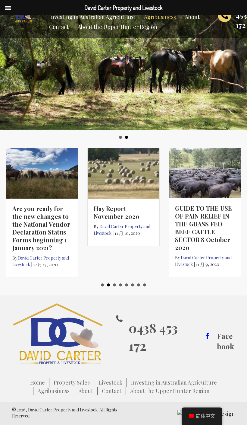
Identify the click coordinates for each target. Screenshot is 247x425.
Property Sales (72, 382)
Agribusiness (54, 391)
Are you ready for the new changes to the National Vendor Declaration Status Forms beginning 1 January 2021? (41, 228)
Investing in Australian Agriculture (174, 382)
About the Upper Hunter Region (170, 391)
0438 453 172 (153, 336)
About (85, 391)
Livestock (110, 382)
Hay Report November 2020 (116, 212)
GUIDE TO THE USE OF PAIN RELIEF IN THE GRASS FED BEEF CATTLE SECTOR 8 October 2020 (203, 227)
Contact (111, 391)
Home (37, 382)
